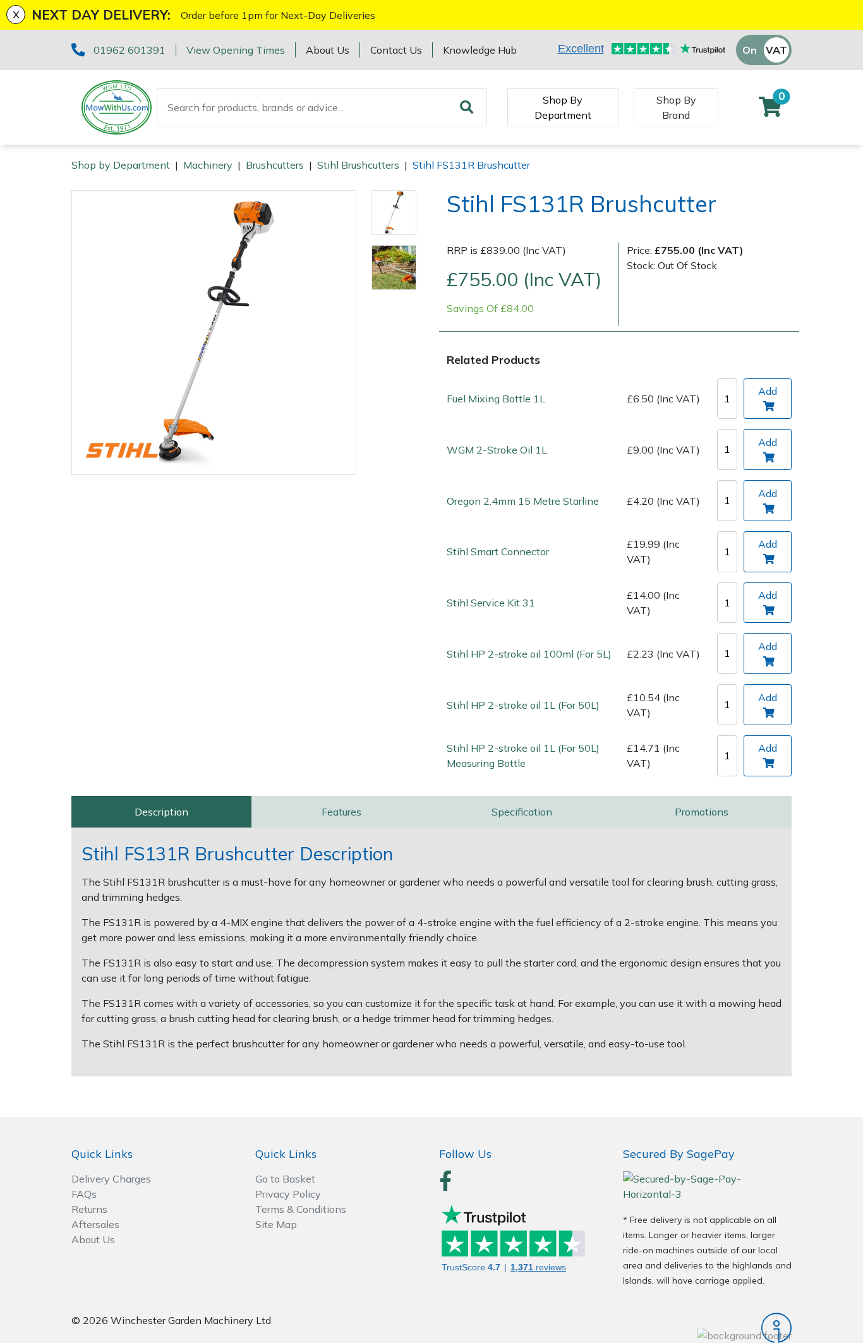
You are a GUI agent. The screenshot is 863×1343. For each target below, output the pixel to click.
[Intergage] (707, 1328)
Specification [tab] (522, 811)
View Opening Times (235, 50)
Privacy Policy (288, 1194)
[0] (770, 110)
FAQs (84, 1194)
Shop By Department (562, 107)
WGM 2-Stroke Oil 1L (497, 449)
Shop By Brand (676, 107)
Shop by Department (120, 165)
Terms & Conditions (300, 1209)
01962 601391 (130, 50)
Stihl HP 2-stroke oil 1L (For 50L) (523, 704)
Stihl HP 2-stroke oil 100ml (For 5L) (529, 653)
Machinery (207, 165)
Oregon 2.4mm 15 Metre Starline (523, 500)
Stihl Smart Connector (498, 551)
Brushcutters (275, 165)
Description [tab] (161, 811)
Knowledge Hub (480, 50)
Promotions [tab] (701, 811)
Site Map (276, 1224)
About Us (327, 50)
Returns (89, 1209)
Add (767, 390)
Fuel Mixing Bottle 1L (496, 398)
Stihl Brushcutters (358, 165)
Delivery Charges (111, 1178)
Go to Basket (285, 1178)
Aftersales (95, 1224)
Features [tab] (341, 811)
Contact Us (396, 50)
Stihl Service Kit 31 (491, 602)
